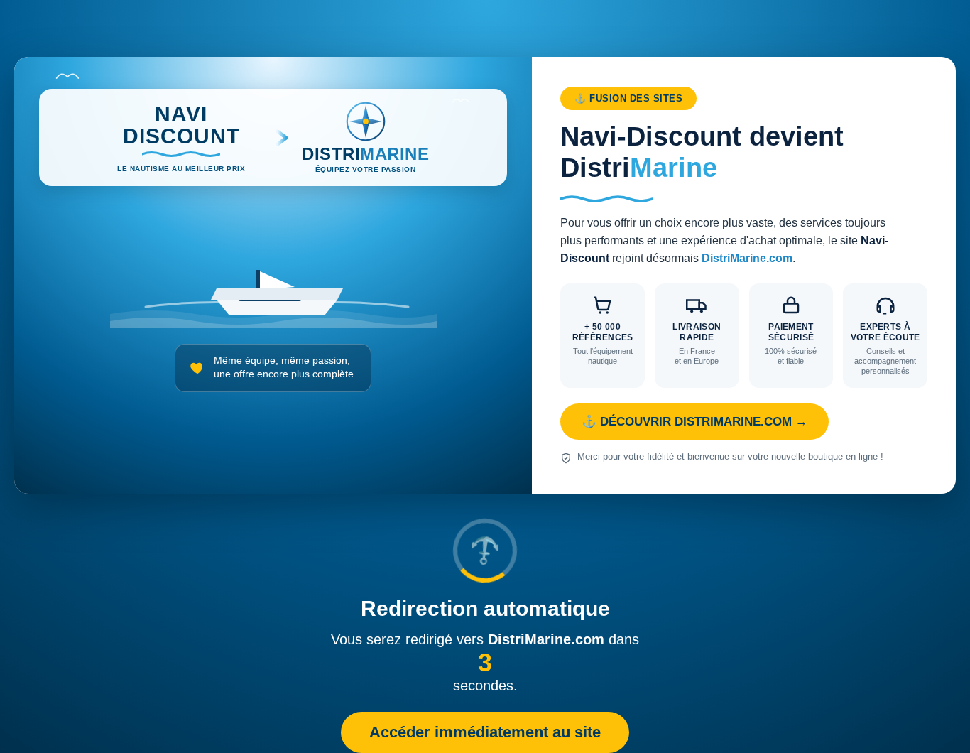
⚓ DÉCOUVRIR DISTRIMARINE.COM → (694, 421)
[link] (485, 275)
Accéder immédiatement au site (485, 732)
